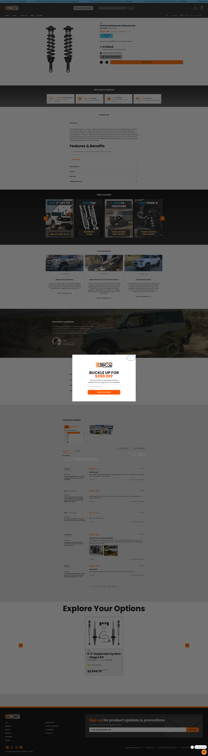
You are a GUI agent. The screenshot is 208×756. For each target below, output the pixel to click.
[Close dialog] (131, 358)
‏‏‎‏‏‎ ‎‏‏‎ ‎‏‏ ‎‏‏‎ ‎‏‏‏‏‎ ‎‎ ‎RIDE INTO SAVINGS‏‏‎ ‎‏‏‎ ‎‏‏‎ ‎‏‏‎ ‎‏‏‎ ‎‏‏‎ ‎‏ (104, 392)
